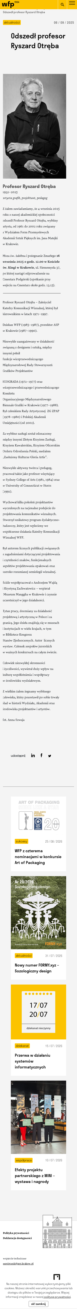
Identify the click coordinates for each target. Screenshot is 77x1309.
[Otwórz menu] (72, 5)
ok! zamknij (38, 1304)
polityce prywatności (57, 1297)
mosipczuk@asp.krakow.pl (18, 1263)
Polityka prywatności (16, 1233)
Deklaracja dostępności (17, 1238)
